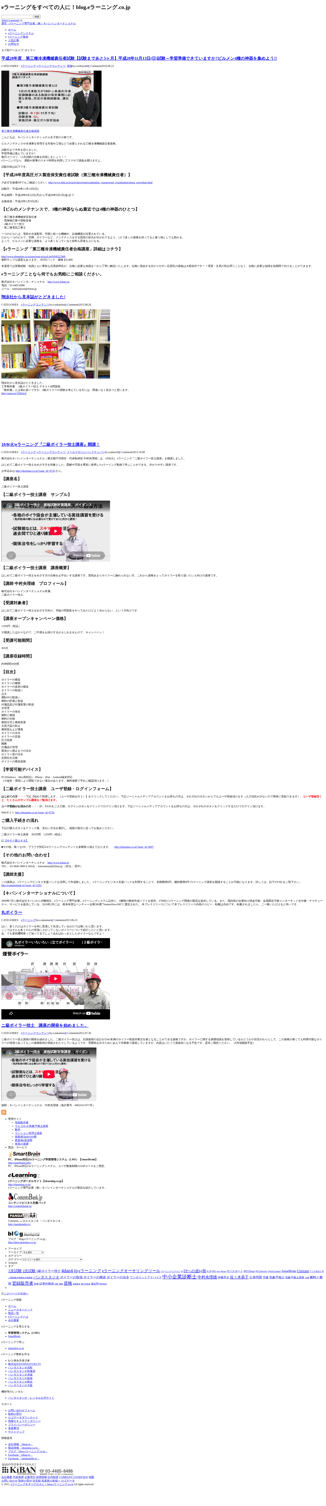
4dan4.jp (69, 1270)
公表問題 (255, 1277)
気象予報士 (277, 1277)
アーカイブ (15, 1252)
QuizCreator (274, 1271)
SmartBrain (289, 1271)
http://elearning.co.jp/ (19, 1184)
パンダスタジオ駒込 (20, 1381)
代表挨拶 (18, 1477)
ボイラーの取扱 (71, 1277)
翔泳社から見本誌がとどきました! (33, 297)
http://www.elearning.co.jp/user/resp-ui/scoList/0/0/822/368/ (33, 256)
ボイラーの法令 (118, 1277)
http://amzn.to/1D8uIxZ (14, 393)
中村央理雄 (207, 1277)
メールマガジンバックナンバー (86, 452)
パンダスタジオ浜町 (20, 1367)
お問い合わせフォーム (21, 1410)
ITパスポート (235, 1271)
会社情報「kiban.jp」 (20, 1444)
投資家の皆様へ (50, 1480)
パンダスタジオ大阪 (20, 1385)
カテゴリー (15, 1259)
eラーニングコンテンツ (51, 66)
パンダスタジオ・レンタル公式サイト (31, 1397)
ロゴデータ (68, 1480)
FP (182, 1271)
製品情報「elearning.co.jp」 (24, 1447)
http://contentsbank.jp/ (20, 1206)
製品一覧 (13, 1313)
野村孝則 (103, 1284)
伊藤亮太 (223, 1277)
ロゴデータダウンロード (23, 1417)
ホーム (12, 1306)
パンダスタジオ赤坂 (20, 1374)
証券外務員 (46, 1283)
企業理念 (29, 1477)
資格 (69, 66)
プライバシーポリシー (21, 1424)
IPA (214, 1271)
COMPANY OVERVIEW (73, 1477)
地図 (91, 1477)
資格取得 (76, 1284)
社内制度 (53, 1477)
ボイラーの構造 (94, 1277)
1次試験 (15, 1271)
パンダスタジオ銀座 (20, 1378)
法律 (307, 1278)
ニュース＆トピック (20, 1309)
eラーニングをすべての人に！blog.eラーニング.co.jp (42, 1484)
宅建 (266, 1277)
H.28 (209, 1271)
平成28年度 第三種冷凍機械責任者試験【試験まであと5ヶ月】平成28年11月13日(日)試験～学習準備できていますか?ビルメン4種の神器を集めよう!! (139, 58)
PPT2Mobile (261, 1271)
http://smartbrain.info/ (19, 1162)
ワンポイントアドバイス (146, 1277)
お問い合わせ (9, 1480)
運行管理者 (85, 1284)
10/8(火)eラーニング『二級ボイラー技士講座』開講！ (50, 444)
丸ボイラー (11, 912)
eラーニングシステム (170, 1271)
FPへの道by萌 (195, 1271)
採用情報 (41, 1477)
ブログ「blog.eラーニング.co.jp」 (28, 1451)
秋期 (36, 1284)
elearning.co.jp (16, 1348)
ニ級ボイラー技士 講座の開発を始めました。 (45, 1025)
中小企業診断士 (179, 1276)
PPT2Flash (249, 1271)
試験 (56, 1284)
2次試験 (29, 1271)
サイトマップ (16, 1431)
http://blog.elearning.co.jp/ (22, 1242)
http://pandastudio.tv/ (19, 1224)
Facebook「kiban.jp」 (20, 1454)
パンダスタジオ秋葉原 (21, 1371)
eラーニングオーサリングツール (131, 1271)
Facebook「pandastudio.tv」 (24, 1458)
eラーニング (28, 66)
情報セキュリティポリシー (24, 1421)
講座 (61, 1284)
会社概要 (13, 1320)
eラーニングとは (18, 1316)
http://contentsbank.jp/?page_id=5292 (21, 885)
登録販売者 (22, 1283)
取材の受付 (15, 1414)
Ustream (303, 1271)
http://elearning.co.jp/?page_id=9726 (35, 470)
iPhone (223, 1271)
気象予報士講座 (294, 1277)
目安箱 (37, 1480)
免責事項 (13, 1428)
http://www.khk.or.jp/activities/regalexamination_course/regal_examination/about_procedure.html (100, 182)
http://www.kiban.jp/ (59, 281)
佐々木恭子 (239, 1277)
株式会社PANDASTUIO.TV (24, 1364)
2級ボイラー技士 (48, 1271)
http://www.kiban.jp (58, 862)
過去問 (95, 1283)
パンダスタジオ (46, 1277)
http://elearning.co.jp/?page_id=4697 (134, 846)
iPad (218, 1271)
